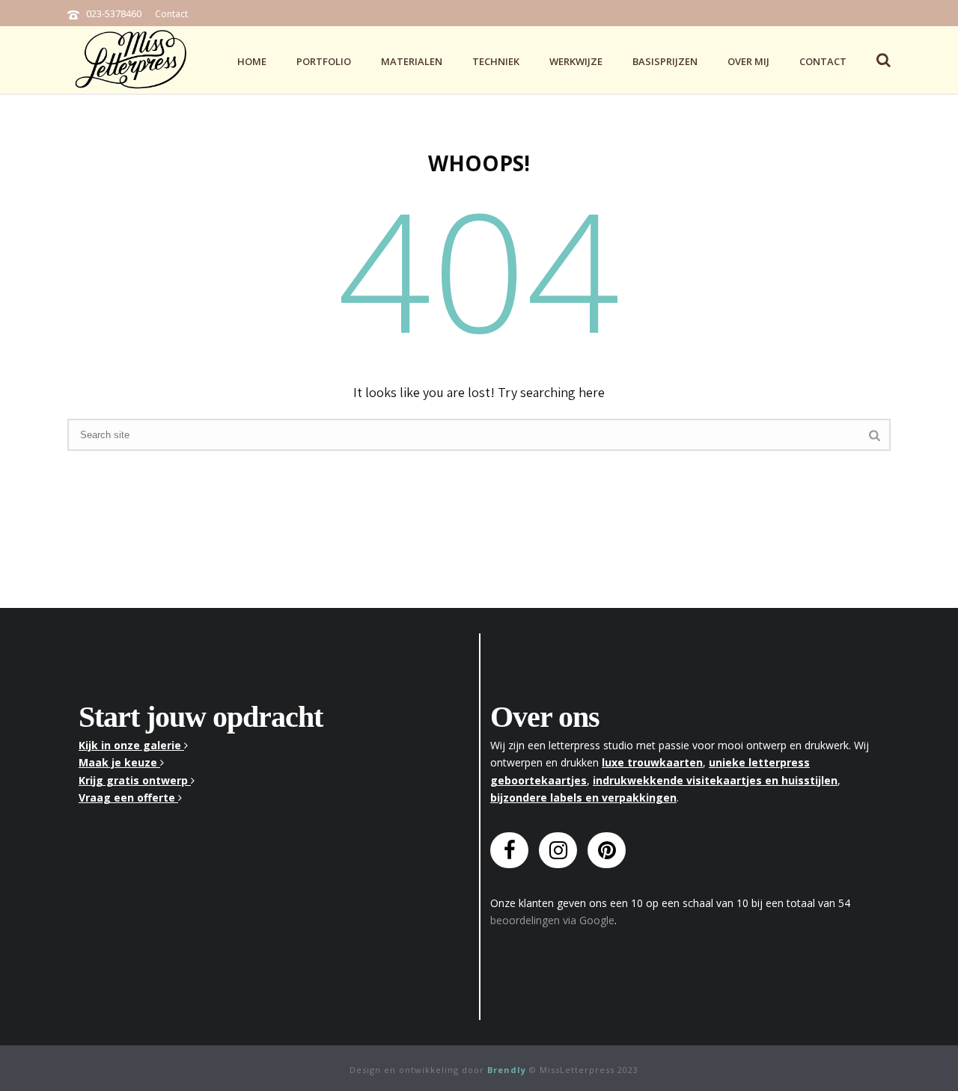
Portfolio (323, 61)
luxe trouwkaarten (652, 762)
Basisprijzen (665, 61)
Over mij (748, 61)
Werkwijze (575, 61)
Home (251, 61)
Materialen (411, 61)
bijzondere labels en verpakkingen (583, 797)
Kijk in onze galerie (131, 745)
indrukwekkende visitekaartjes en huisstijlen (715, 780)
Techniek (495, 61)
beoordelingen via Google (552, 920)
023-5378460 (113, 13)
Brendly (506, 1069)
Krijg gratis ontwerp (135, 780)
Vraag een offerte (128, 797)
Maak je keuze (119, 762)
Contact (171, 13)
